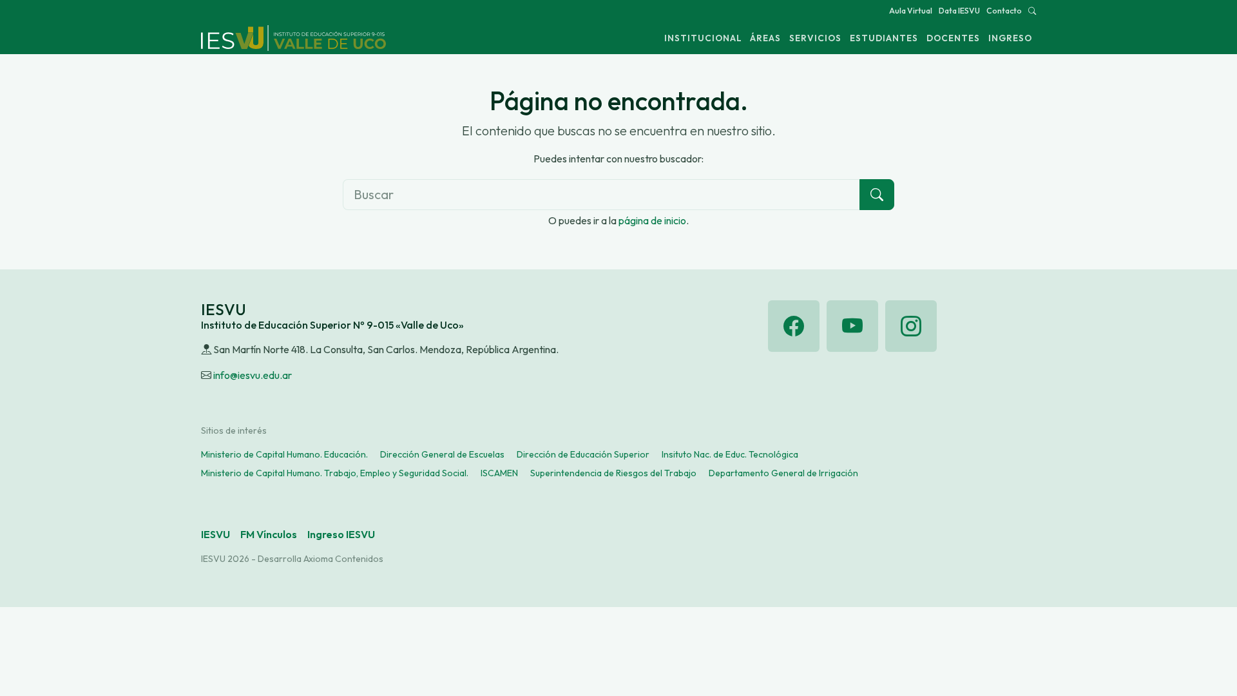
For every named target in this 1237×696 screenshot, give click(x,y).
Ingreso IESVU (341, 534)
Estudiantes (884, 38)
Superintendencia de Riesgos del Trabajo (613, 473)
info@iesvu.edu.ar (252, 375)
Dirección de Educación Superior (583, 454)
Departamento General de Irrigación (783, 473)
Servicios (815, 38)
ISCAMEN (499, 473)
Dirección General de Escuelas (442, 454)
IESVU (215, 534)
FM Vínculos (268, 534)
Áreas (765, 38)
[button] (1032, 10)
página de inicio (652, 220)
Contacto (1004, 10)
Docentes (953, 38)
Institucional (703, 38)
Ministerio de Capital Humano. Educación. (284, 454)
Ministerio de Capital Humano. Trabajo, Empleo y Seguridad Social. (334, 473)
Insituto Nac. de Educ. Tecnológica (730, 454)
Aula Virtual (910, 10)
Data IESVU (959, 10)
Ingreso (1010, 38)
